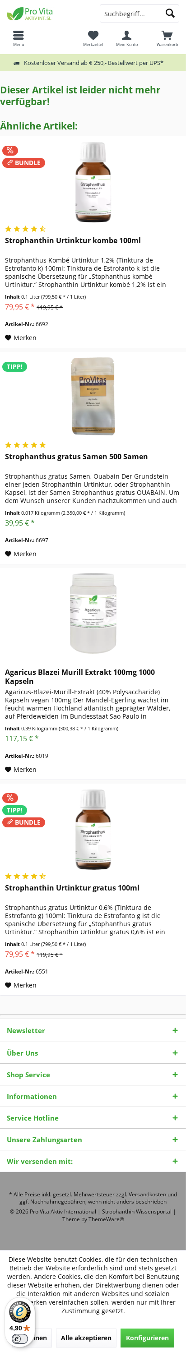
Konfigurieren (147, 1338)
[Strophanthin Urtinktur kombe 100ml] (93, 181)
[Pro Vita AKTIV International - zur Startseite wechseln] (46, 14)
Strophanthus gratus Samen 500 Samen (76, 456)
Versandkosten (147, 1194)
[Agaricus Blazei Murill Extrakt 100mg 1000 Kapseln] (93, 613)
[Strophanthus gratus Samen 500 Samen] (93, 397)
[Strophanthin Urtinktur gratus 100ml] (93, 829)
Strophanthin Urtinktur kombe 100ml (73, 240)
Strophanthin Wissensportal (137, 1211)
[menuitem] (167, 38)
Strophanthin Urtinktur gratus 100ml (72, 888)
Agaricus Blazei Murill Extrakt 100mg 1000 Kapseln (80, 677)
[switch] (20, 1339)
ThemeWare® (106, 1219)
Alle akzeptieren (86, 1338)
